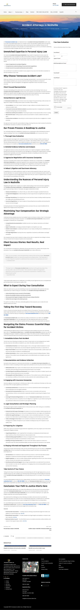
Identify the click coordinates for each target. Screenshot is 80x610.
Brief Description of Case (60, 63)
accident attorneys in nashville (47, 28)
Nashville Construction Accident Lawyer (37, 548)
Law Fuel (8, 584)
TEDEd (7, 581)
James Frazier (14, 550)
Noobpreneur (9, 589)
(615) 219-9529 (25, 595)
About (10, 12)
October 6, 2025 (7, 550)
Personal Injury (24, 28)
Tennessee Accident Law (11, 42)
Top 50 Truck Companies (47, 563)
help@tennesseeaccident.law (29, 598)
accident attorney (34, 28)
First (54, 56)
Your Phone (57, 77)
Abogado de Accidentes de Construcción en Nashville (15, 548)
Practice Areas (18, 12)
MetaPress (8, 586)
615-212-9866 (56, 5)
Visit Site (22, 513)
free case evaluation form (25, 143)
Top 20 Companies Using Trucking (66, 561)
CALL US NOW (54, 12)
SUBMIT (56, 112)
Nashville (57, 28)
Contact (32, 12)
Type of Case (57, 58)
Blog (27, 12)
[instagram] (7, 577)
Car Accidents (62, 559)
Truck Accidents (45, 561)
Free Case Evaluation (70, 4)
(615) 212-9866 (25, 584)
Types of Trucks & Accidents (65, 563)
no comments (65, 28)
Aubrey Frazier (15, 28)
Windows (8, 587)
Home (5, 12)
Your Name (57, 52)
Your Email (57, 73)
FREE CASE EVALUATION (42, 12)
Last (61, 56)
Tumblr (7, 582)
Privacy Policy (44, 569)
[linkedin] (5, 577)
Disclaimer (61, 567)
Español (61, 12)
